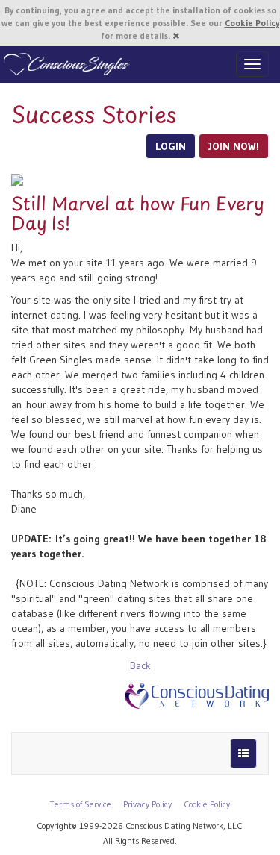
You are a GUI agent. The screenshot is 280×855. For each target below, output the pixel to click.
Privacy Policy (147, 803)
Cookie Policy (252, 22)
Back (140, 665)
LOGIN (170, 146)
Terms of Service (80, 803)
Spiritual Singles (65, 64)
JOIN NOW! (233, 146)
